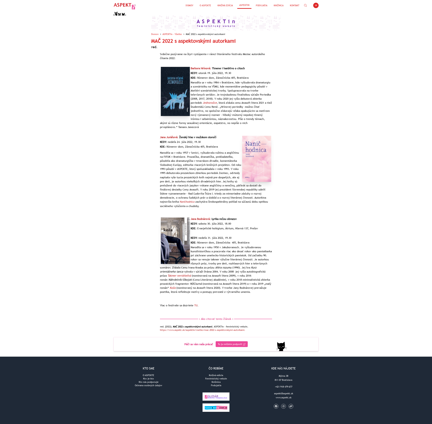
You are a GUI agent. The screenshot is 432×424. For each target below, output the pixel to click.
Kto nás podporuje (148, 381)
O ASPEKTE (148, 375)
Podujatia (261, 5)
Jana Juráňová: (169, 137)
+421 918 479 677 (283, 386)
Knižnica (279, 5)
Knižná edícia (225, 5)
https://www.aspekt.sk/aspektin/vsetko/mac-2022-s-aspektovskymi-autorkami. (202, 329)
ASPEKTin (244, 5)
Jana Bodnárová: (201, 219)
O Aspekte (205, 5)
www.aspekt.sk (283, 397)
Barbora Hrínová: (201, 68)
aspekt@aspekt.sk (283, 393)
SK (317, 6)
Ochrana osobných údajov (148, 385)
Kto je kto (148, 378)
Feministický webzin (216, 378)
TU (195, 305)
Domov (189, 5)
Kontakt (294, 5)
